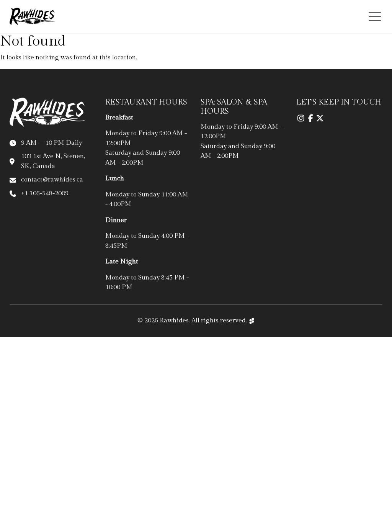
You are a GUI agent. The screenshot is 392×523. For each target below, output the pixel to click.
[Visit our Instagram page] (301, 118)
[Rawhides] (33, 16)
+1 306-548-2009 (45, 193)
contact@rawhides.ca (52, 179)
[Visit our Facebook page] (310, 118)
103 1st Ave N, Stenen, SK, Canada (53, 161)
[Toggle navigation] (374, 16)
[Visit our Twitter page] (320, 118)
